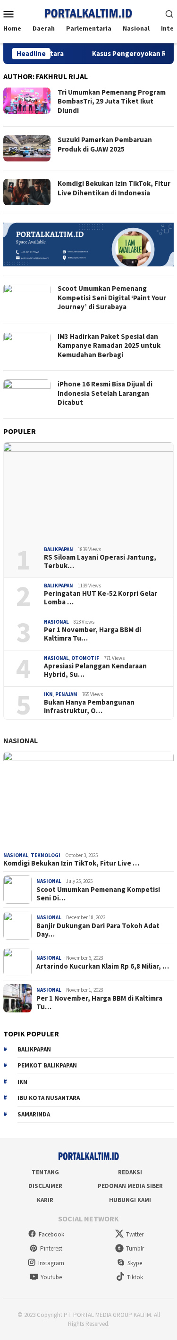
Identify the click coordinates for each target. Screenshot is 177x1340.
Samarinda (33, 1114)
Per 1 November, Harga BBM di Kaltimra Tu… (92, 634)
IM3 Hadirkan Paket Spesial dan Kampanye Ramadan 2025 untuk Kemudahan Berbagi (109, 345)
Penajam (66, 694)
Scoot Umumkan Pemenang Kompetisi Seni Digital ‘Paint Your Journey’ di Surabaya (112, 297)
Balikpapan (58, 549)
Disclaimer (45, 1186)
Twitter (134, 1234)
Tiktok (135, 1277)
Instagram (51, 1263)
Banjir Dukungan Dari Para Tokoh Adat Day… (98, 930)
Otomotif (85, 658)
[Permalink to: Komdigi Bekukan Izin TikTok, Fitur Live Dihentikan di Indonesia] (88, 800)
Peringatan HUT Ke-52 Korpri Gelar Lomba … (100, 597)
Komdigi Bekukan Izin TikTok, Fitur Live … (71, 863)
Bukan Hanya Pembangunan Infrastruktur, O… (89, 706)
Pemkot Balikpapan (47, 1065)
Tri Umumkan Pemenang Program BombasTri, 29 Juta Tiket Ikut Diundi (112, 101)
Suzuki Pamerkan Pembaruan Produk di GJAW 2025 (105, 144)
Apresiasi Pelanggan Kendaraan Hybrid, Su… (95, 670)
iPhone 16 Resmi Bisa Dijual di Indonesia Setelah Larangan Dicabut (105, 393)
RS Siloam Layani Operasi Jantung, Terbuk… (100, 561)
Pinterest (51, 1248)
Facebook (51, 1234)
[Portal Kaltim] (88, 12)
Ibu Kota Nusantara (48, 1098)
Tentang (45, 1172)
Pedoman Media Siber (130, 1186)
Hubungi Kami (130, 1200)
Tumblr (135, 1248)
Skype (134, 1263)
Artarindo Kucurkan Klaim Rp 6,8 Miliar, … (102, 966)
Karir (45, 1200)
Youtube (51, 1277)
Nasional (56, 621)
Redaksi (130, 1172)
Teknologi (45, 855)
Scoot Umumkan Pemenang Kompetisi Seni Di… (98, 893)
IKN (48, 694)
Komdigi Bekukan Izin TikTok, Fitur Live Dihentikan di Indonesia (114, 188)
